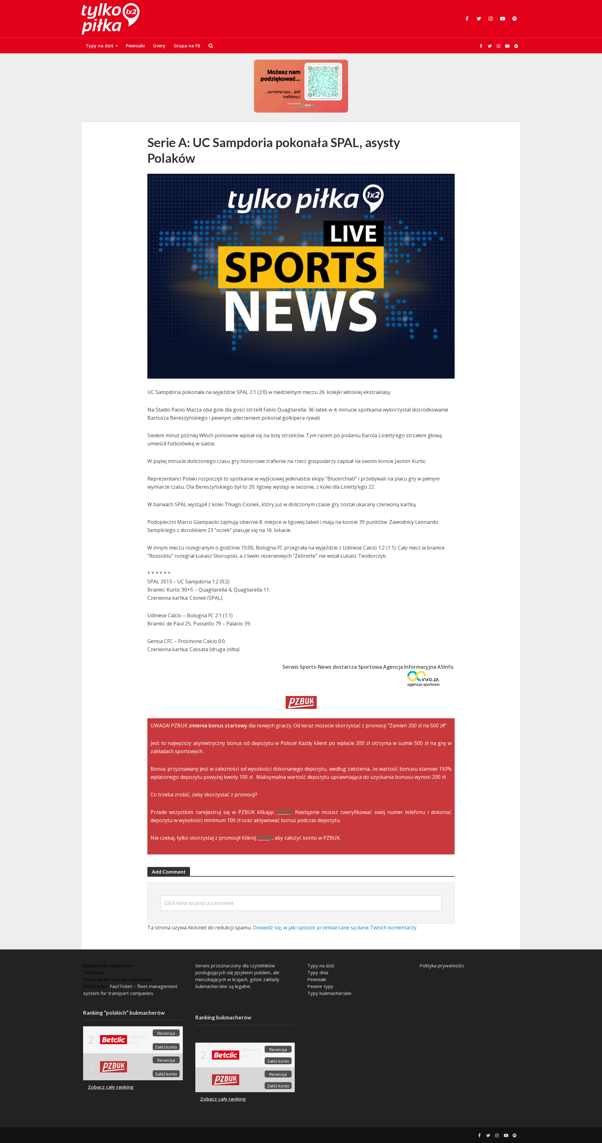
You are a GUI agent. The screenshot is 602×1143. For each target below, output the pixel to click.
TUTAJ (284, 812)
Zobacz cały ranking (111, 1087)
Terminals (93, 972)
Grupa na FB (187, 46)
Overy (159, 46)
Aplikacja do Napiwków (107, 965)
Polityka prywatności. (442, 965)
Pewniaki (135, 46)
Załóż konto (166, 1047)
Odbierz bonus (138, 1039)
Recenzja (166, 1033)
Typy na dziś (100, 46)
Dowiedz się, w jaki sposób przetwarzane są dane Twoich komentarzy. (335, 927)
